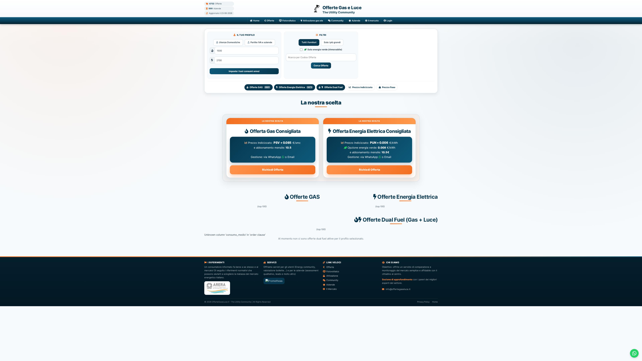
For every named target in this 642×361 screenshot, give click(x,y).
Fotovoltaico (289, 20)
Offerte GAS (260, 87)
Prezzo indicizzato (362, 87)
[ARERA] (217, 288)
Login (389, 20)
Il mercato (373, 20)
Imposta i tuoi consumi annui (244, 71)
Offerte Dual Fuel (333, 87)
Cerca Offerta (321, 65)
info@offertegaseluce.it (398, 289)
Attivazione (332, 275)
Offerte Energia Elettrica (295, 87)
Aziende (356, 20)
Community (337, 20)
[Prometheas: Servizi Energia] (274, 281)
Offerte (270, 20)
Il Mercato (331, 289)
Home (256, 20)
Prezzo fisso (388, 87)
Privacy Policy (423, 302)
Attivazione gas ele (313, 20)
